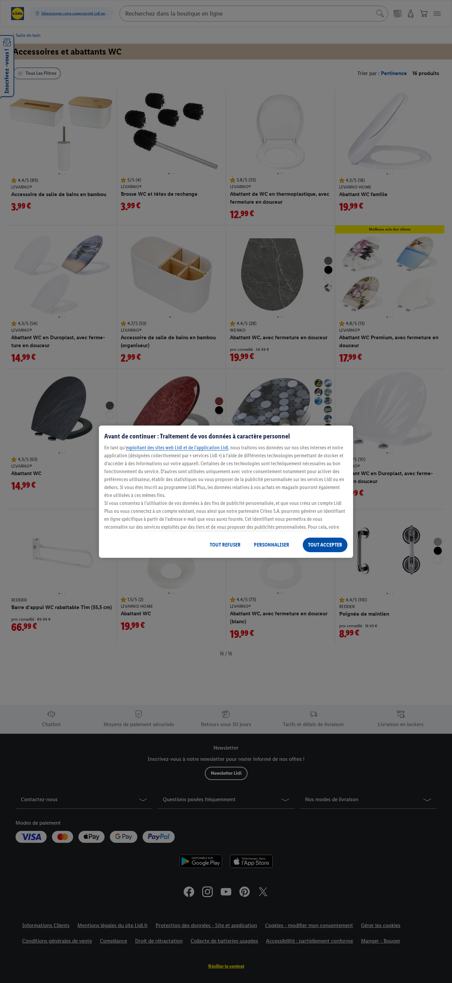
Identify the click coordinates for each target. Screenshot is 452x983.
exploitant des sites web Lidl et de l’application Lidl (177, 447)
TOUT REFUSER (225, 545)
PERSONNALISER (271, 545)
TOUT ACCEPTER (325, 545)
